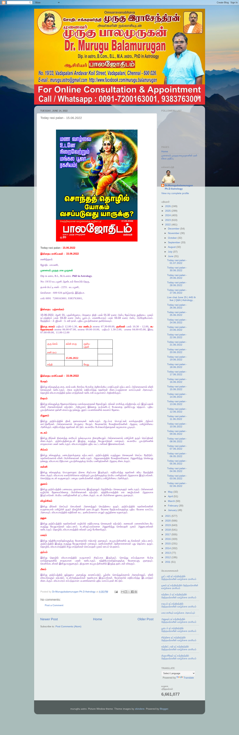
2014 (168, 548)
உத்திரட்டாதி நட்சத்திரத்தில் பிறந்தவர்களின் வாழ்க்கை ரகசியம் (178, 648)
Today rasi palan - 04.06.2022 (177, 470)
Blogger (164, 709)
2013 (168, 553)
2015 (168, 543)
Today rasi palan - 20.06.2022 (177, 351)
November (174, 233)
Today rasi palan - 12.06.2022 (177, 410)
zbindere (140, 709)
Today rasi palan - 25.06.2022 (177, 313)
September (174, 242)
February (173, 505)
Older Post (145, 619)
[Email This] (122, 592)
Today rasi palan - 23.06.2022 (177, 328)
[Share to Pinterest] (136, 592)
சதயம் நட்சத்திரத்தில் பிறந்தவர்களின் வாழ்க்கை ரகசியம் (178, 605)
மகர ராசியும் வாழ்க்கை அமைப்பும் (178, 613)
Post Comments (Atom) (68, 626)
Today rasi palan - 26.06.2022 (177, 306)
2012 (168, 557)
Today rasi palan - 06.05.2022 (177, 455)
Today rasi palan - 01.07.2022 (177, 261)
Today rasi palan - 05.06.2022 (177, 462)
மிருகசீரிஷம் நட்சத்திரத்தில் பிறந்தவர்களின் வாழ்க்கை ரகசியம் (178, 657)
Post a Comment (54, 605)
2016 (168, 539)
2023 (168, 220)
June (171, 256)
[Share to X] (129, 592)
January (173, 510)
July (170, 251)
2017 (168, 534)
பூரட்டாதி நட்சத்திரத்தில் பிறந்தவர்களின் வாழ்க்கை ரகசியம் (178, 577)
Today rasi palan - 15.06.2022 (177, 388)
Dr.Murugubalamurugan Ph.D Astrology (179, 187)
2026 (168, 206)
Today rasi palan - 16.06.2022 (177, 380)
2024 (168, 215)
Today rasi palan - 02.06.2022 (177, 484)
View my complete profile (175, 193)
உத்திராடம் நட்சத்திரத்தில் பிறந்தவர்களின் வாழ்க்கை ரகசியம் (178, 596)
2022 (168, 224)
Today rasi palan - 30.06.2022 (177, 269)
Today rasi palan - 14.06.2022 (177, 395)
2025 (168, 211)
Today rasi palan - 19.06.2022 (177, 358)
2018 (168, 529)
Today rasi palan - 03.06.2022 (177, 477)
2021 (168, 516)
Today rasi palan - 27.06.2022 (177, 291)
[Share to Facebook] (132, 592)
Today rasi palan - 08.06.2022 (177, 440)
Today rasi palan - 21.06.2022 (177, 343)
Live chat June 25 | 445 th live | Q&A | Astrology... (181, 298)
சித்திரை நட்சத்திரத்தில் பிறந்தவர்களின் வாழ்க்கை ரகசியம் (178, 639)
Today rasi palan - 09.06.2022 (177, 432)
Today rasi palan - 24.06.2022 (177, 321)
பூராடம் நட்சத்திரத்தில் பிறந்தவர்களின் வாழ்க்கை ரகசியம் (178, 629)
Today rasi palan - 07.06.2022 (177, 447)
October (173, 238)
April (171, 496)
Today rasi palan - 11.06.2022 (177, 417)
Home (97, 619)
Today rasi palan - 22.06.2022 (177, 336)
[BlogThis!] (126, 592)
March (172, 501)
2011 (168, 562)
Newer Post (49, 619)
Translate (189, 677)
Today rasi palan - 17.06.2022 (177, 373)
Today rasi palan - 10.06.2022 (177, 425)
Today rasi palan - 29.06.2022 (177, 276)
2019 (168, 525)
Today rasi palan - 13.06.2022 (177, 403)
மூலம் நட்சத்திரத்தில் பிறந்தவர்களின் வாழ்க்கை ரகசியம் (179, 587)
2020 (168, 520)
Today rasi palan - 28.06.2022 (177, 284)
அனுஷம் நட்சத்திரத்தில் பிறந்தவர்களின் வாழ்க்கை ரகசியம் (178, 620)
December (174, 228)
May (170, 492)
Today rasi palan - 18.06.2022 (177, 365)
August (172, 247)
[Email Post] (116, 591)
